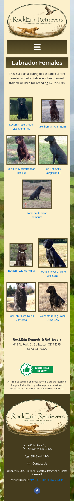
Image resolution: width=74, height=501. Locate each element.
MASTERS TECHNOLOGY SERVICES (46, 479)
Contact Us (40, 463)
